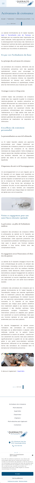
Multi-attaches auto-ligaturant (17, 421)
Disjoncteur (17, 414)
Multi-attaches (17, 407)
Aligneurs (17, 418)
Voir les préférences (17, 478)
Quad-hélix (20, 371)
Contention (17, 425)
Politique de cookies (13, 481)
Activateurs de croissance (17, 404)
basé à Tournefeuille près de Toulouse (16, 35)
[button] (32, 455)
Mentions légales (23, 481)
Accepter (17, 474)
